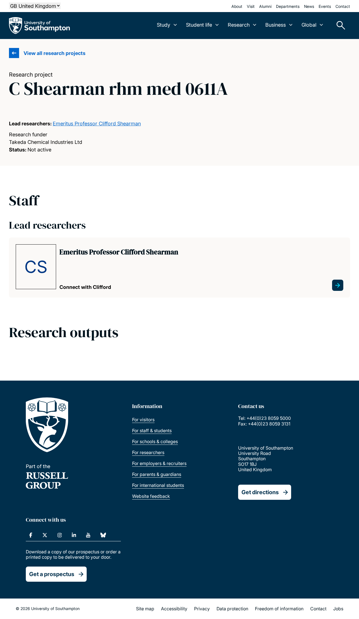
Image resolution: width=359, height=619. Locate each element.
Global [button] (309, 25)
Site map (145, 608)
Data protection (232, 608)
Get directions (260, 492)
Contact (342, 6)
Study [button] (163, 25)
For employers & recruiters (159, 463)
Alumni (265, 6)
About (236, 6)
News (309, 6)
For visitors (143, 419)
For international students (158, 485)
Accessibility (174, 608)
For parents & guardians (156, 474)
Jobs (338, 608)
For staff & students (152, 430)
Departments (288, 6)
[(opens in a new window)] (31, 535)
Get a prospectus (51, 574)
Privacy (202, 608)
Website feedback (151, 496)
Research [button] (239, 25)
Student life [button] (199, 25)
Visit (251, 6)
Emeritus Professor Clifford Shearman (97, 123)
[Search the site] (339, 25)
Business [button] (275, 25)
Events (325, 6)
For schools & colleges (155, 441)
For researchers (148, 452)
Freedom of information (279, 608)
